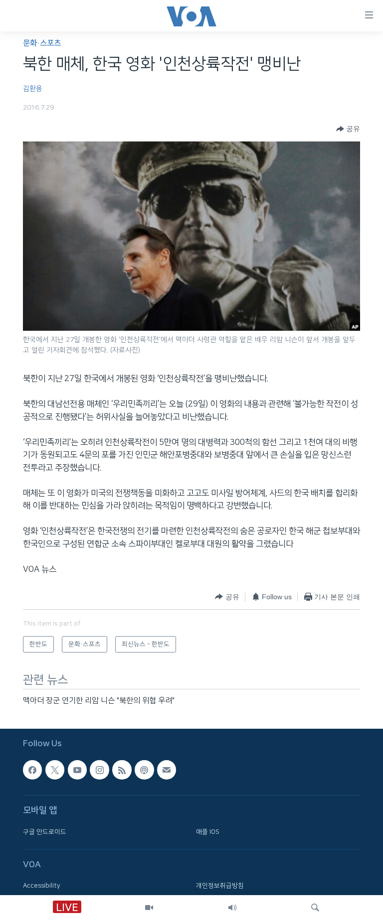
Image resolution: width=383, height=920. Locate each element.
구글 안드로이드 (44, 831)
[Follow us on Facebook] (32, 769)
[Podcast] (144, 769)
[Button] (348, 129)
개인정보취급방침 (220, 885)
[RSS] (121, 769)
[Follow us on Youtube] (77, 769)
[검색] (315, 907)
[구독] (166, 769)
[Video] (149, 907)
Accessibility (41, 885)
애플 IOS (207, 831)
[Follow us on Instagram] (99, 769)
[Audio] (232, 907)
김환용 (32, 89)
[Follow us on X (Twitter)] (54, 769)
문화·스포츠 (42, 43)
